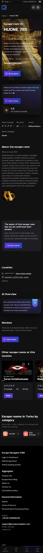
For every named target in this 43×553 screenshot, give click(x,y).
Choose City (7, 476)
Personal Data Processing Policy (15, 509)
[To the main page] (4, 7)
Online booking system (11, 465)
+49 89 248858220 (29, 2)
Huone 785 (14, 16)
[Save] (23, 364)
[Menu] (36, 7)
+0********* (9, 273)
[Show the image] (9, 196)
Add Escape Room (9, 461)
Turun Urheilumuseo (16, 379)
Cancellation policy (10, 490)
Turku (4, 16)
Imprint (5, 501)
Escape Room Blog (9, 479)
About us (5, 483)
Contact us (6, 487)
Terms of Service (9, 505)
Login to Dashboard (10, 457)
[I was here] (28, 364)
